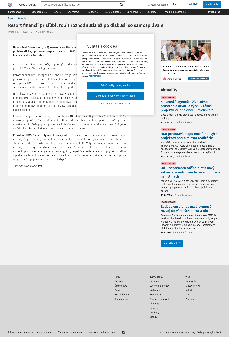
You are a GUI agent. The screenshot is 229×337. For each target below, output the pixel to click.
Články (153, 317)
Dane (117, 290)
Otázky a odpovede (160, 299)
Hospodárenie (122, 294)
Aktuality (22, 18)
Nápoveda (190, 281)
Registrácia (212, 4)
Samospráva (121, 299)
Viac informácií (95, 76)
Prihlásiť (193, 4)
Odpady (118, 281)
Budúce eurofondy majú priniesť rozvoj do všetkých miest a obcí (186, 208)
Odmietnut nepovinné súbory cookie (115, 95)
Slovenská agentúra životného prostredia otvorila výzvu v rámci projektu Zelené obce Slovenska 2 (187, 106)
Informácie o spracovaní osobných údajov (30, 332)
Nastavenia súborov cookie (116, 103)
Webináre (155, 290)
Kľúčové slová (192, 285)
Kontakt (189, 294)
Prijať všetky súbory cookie (115, 85)
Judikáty (154, 308)
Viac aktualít (170, 243)
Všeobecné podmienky (70, 332)
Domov (11, 18)
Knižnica (154, 281)
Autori (188, 290)
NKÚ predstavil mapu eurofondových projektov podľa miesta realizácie (189, 136)
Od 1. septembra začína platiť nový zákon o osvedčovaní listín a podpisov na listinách (190, 172)
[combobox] (83, 4)
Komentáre (156, 294)
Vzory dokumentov (159, 285)
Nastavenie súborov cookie (102, 332)
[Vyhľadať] (121, 5)
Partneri (189, 299)
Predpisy (154, 312)
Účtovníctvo (120, 285)
